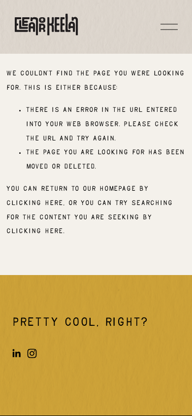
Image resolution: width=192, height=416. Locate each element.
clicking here (34, 203)
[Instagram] (32, 353)
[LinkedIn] (16, 353)
